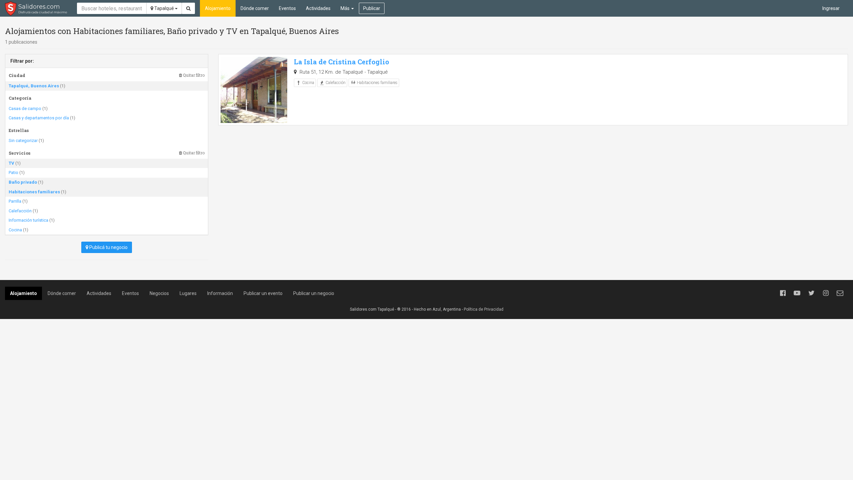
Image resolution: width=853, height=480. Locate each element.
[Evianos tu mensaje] (840, 293)
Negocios (159, 293)
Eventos (287, 8)
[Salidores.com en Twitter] (811, 293)
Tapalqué (164, 8)
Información (220, 293)
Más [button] (346, 8)
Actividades (318, 8)
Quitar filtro (193, 75)
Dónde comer (255, 8)
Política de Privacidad (483, 309)
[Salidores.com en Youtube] (797, 293)
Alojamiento (218, 8)
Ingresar (831, 8)
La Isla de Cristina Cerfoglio (341, 61)
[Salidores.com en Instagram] (825, 293)
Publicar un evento (263, 293)
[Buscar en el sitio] (188, 8)
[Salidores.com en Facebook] (782, 293)
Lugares (188, 293)
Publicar (371, 8)
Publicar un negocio (313, 293)
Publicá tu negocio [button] (108, 247)
